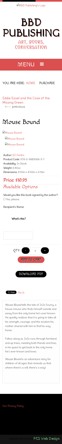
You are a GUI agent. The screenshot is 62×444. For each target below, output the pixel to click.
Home (30, 83)
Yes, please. (12, 199)
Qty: (16, 250)
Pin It (21, 292)
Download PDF (31, 274)
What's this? (19, 218)
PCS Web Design (47, 438)
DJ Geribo (18, 155)
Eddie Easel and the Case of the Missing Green (26, 100)
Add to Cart (31, 260)
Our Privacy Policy (13, 405)
